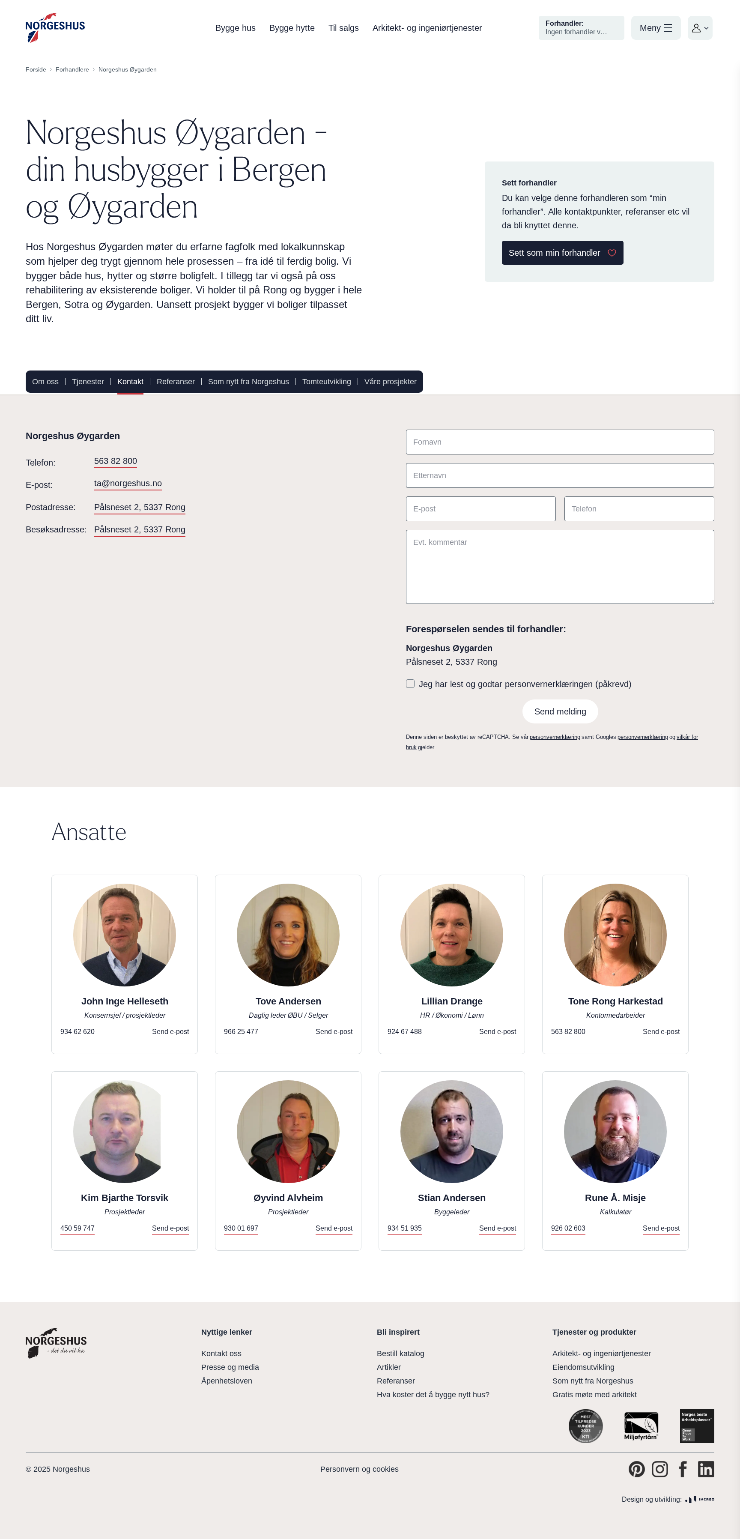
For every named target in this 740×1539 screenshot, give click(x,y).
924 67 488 (405, 1031)
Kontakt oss (221, 1353)
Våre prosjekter (390, 381)
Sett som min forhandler (554, 252)
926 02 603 (568, 1228)
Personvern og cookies (359, 1469)
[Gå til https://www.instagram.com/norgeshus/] (660, 1469)
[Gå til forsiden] (55, 28)
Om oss (45, 381)
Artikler (389, 1367)
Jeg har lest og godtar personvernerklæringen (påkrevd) (525, 684)
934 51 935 (405, 1228)
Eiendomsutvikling (583, 1367)
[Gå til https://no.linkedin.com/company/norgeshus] (706, 1469)
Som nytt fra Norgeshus (248, 381)
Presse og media (230, 1367)
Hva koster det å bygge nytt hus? (433, 1394)
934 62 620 (77, 1031)
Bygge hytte (292, 28)
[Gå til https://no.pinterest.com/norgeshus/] (637, 1469)
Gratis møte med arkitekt (594, 1394)
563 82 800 (115, 461)
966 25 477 (241, 1031)
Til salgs (343, 28)
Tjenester (88, 381)
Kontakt (130, 381)
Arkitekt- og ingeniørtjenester (427, 28)
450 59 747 (77, 1228)
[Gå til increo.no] (699, 1499)
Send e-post (170, 1031)
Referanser (176, 381)
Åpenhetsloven (226, 1381)
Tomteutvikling (326, 381)
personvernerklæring (555, 737)
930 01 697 (241, 1228)
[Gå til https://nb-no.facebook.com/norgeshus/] (683, 1469)
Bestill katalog (400, 1353)
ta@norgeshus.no (128, 483)
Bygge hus (235, 28)
